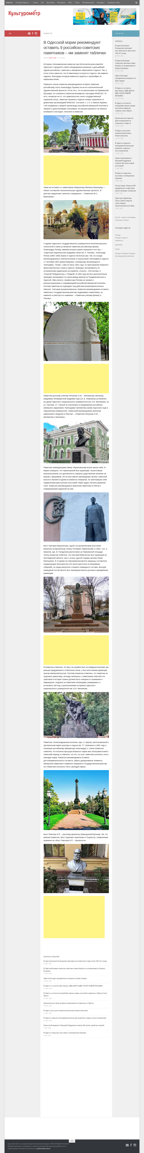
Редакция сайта (114, 2)
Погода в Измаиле (122, 253)
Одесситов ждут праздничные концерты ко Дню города (65, 978)
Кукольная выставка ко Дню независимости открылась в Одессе (69, 1003)
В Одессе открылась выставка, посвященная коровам (65, 1033)
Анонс (35, 2)
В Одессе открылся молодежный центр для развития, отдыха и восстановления (75, 1018)
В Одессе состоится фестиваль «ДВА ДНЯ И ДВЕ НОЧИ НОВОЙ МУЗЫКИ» (73, 986)
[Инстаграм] (36, 33)
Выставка (50, 2)
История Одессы (22, 2)
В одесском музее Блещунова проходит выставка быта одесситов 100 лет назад (75, 961)
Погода (117, 235)
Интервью (61, 2)
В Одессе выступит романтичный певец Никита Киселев (66, 1010)
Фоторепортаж (88, 2)
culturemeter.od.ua (43, 1148)
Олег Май (52, 58)
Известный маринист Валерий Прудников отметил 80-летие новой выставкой (74, 1025)
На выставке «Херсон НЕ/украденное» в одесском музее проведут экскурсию (125, 188)
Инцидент (101, 2)
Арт (42, 2)
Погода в (121, 238)
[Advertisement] (76, 170)
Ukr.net (117, 217)
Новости (9, 2)
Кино (70, 2)
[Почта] (29, 33)
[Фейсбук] (32, 33)
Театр (77, 2)
